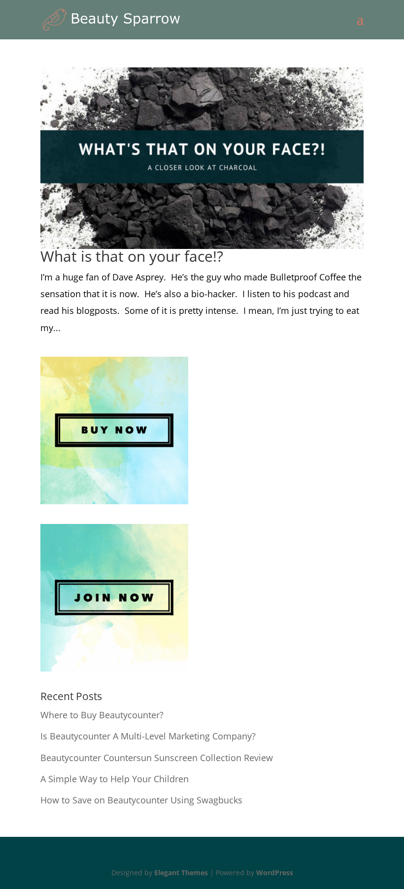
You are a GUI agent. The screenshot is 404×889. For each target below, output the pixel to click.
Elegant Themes (181, 872)
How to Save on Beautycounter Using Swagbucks (141, 800)
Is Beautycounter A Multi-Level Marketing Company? (148, 736)
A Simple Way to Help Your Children (114, 779)
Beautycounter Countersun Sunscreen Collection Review (156, 758)
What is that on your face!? (131, 256)
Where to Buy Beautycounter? (102, 715)
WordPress (274, 872)
